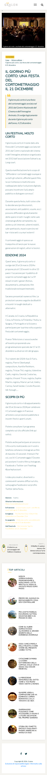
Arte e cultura (16, 60)
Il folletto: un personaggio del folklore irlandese (14, 548)
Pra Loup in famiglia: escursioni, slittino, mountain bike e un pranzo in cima (28, 615)
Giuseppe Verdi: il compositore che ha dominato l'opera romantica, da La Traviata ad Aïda (28, 696)
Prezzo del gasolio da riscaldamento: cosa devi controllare (29, 600)
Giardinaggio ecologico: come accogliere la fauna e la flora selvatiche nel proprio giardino (29, 713)
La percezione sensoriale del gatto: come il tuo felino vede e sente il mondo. (29, 681)
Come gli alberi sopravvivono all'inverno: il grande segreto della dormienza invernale (29, 631)
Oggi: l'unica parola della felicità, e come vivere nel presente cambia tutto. (28, 647)
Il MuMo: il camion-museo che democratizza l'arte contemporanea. (37, 548)
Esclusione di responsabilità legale (17, 764)
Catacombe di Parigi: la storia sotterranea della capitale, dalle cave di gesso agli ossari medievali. (29, 664)
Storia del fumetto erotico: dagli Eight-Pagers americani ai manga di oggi (28, 729)
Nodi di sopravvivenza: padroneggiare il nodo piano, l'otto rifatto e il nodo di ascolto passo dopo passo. (28, 582)
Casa (7, 60)
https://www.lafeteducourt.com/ (16, 504)
